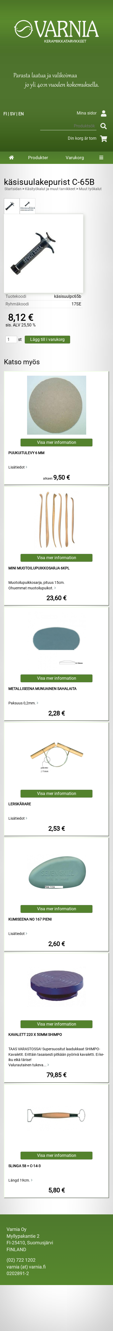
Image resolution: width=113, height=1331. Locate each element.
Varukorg (75, 157)
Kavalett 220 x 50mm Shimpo (35, 1034)
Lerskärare (19, 804)
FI (5, 113)
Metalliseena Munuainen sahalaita (42, 689)
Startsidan (13, 189)
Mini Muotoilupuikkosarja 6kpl (39, 568)
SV (12, 113)
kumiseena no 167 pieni (30, 919)
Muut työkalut (90, 189)
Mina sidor (86, 113)
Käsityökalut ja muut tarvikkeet (50, 189)
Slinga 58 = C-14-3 (24, 1166)
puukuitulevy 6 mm (26, 453)
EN (21, 113)
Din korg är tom (82, 138)
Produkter (38, 157)
